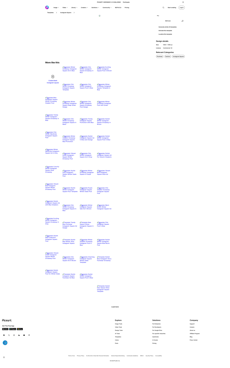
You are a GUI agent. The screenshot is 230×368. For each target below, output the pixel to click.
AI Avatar (155, 340)
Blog (191, 337)
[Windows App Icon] (20, 330)
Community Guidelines (132, 355)
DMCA (141, 355)
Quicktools (155, 337)
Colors (117, 340)
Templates (118, 337)
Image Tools (118, 324)
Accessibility (158, 355)
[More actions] (75, 69)
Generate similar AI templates (168, 27)
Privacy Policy (80, 355)
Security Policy (149, 355)
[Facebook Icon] (4, 335)
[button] (56, 7)
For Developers (156, 327)
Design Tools (119, 330)
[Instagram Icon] (14, 335)
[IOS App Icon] (5, 330)
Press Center (193, 340)
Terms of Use (71, 355)
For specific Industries (158, 333)
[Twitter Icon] (9, 335)
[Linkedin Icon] (19, 335)
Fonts (116, 343)
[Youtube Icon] (24, 335)
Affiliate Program (195, 333)
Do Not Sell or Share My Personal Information (97, 355)
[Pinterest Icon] (29, 335)
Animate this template (165, 30)
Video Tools (118, 327)
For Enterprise (156, 324)
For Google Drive (157, 330)
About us (192, 330)
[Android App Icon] (12, 330)
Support (192, 324)
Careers (192, 327)
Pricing (154, 343)
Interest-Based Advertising (118, 355)
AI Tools (117, 333)
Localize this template (165, 34)
